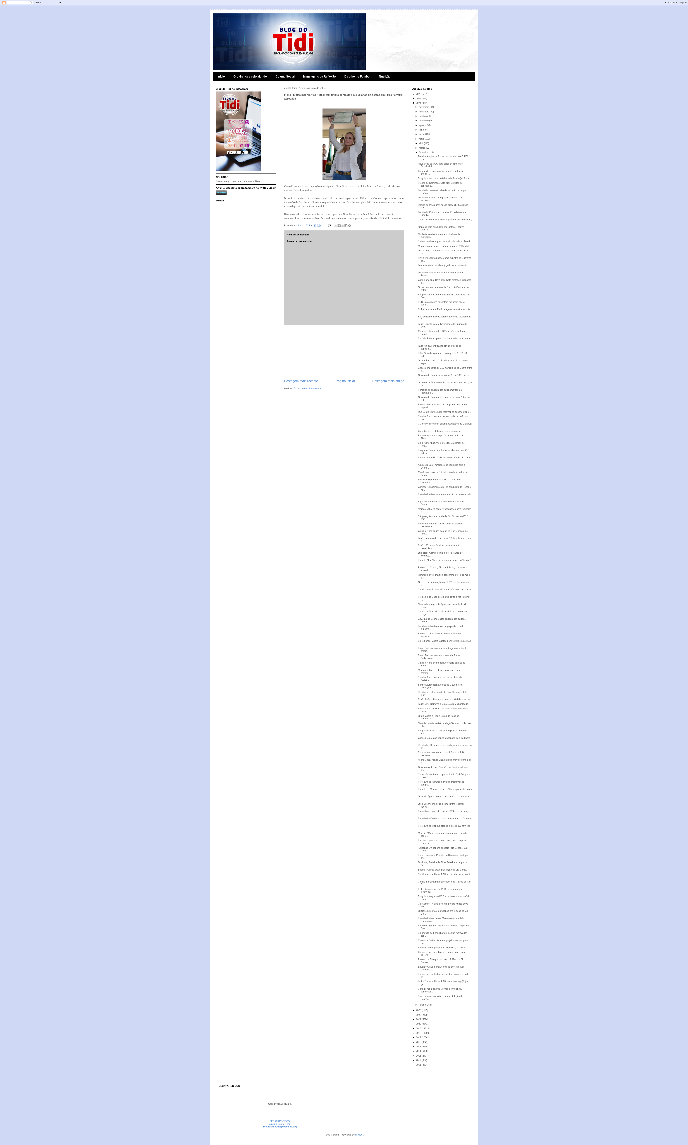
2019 (419, 1028)
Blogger (359, 1134)
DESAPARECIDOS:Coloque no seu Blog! (280, 1122)
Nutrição (385, 76)
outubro (423, 116)
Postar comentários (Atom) (307, 388)
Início (221, 76)
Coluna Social (285, 76)
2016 (419, 1042)
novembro (424, 111)
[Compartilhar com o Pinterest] (349, 225)
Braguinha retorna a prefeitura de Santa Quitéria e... (445, 178)
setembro (424, 120)
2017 (419, 1037)
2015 (419, 1046)
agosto (423, 125)
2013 (419, 1055)
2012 (419, 1060)
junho (422, 134)
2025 (419, 98)
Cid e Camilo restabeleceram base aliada (439, 431)
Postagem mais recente (301, 381)
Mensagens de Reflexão (319, 76)
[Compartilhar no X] (343, 225)
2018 (419, 1033)
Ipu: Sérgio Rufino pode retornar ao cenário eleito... (444, 412)
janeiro (422, 1004)
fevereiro (424, 152)
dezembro (424, 107)
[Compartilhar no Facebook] (346, 225)
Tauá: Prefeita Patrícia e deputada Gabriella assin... (445, 699)
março (422, 147)
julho (421, 129)
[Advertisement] (344, 351)
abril (421, 143)
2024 (419, 103)
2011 (419, 1065)
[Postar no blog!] (339, 225)
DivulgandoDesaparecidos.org (280, 1126)
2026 (419, 94)
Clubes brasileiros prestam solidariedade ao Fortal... (445, 241)
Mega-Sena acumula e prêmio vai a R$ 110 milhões (444, 246)
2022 (419, 1015)
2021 (419, 1019)
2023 (419, 1010)
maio (422, 139)
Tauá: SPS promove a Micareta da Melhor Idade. (443, 704)
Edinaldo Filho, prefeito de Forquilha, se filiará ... (443, 947)
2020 (419, 1024)
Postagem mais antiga (388, 381)
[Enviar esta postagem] (329, 225)
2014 (419, 1051)
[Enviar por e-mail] (336, 225)
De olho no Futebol (357, 76)
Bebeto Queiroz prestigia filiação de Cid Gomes (442, 869)
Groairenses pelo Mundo (250, 76)
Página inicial (345, 381)
